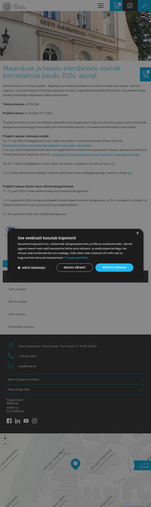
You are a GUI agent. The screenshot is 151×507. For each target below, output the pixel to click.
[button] (31, 268)
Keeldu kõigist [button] (75, 267)
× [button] (137, 233)
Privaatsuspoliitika (76, 257)
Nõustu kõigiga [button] (114, 267)
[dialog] (75, 253)
